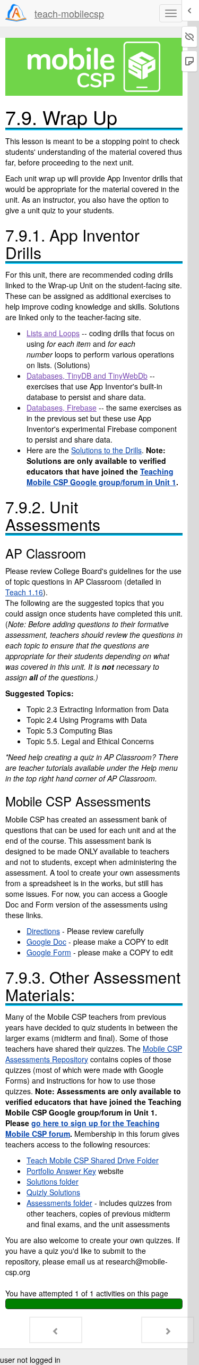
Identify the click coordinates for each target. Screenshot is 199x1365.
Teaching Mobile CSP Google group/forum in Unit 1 (101, 476)
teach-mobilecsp (69, 13)
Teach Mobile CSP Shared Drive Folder (93, 1160)
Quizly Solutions (53, 1192)
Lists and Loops (53, 333)
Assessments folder (59, 1202)
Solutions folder (53, 1181)
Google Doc (46, 941)
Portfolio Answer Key (61, 1171)
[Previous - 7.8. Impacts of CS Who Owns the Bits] (55, 1330)
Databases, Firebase (62, 407)
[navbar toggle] (171, 13)
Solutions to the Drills (106, 450)
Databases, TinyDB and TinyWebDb (87, 375)
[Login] (16, 12)
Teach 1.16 (24, 592)
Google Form (49, 952)
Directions (43, 931)
